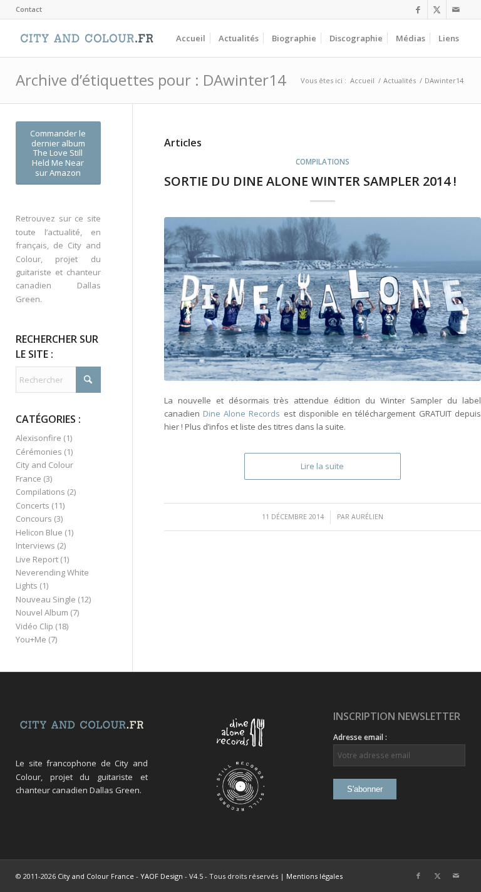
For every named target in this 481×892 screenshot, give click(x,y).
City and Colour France (96, 876)
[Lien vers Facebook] (418, 9)
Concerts (32, 505)
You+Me (31, 639)
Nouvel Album (42, 612)
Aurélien (367, 516)
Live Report (37, 559)
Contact (29, 9)
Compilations (322, 161)
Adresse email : (360, 737)
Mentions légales (314, 876)
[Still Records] (240, 808)
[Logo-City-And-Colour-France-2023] (87, 38)
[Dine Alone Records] (240, 754)
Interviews (35, 545)
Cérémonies (39, 451)
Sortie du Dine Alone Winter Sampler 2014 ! (310, 181)
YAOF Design (161, 876)
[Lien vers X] (437, 9)
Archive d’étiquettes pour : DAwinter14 (151, 79)
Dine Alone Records (242, 413)
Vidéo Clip (34, 626)
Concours (34, 518)
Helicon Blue (39, 532)
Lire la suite (322, 466)
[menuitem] (29, 9)
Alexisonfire (38, 437)
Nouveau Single (46, 599)
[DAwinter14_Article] (322, 299)
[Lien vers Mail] (456, 9)
